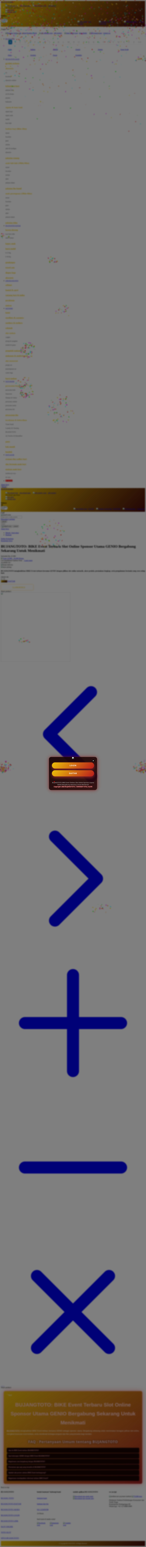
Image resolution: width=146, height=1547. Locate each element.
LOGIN (73, 765)
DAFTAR (73, 773)
